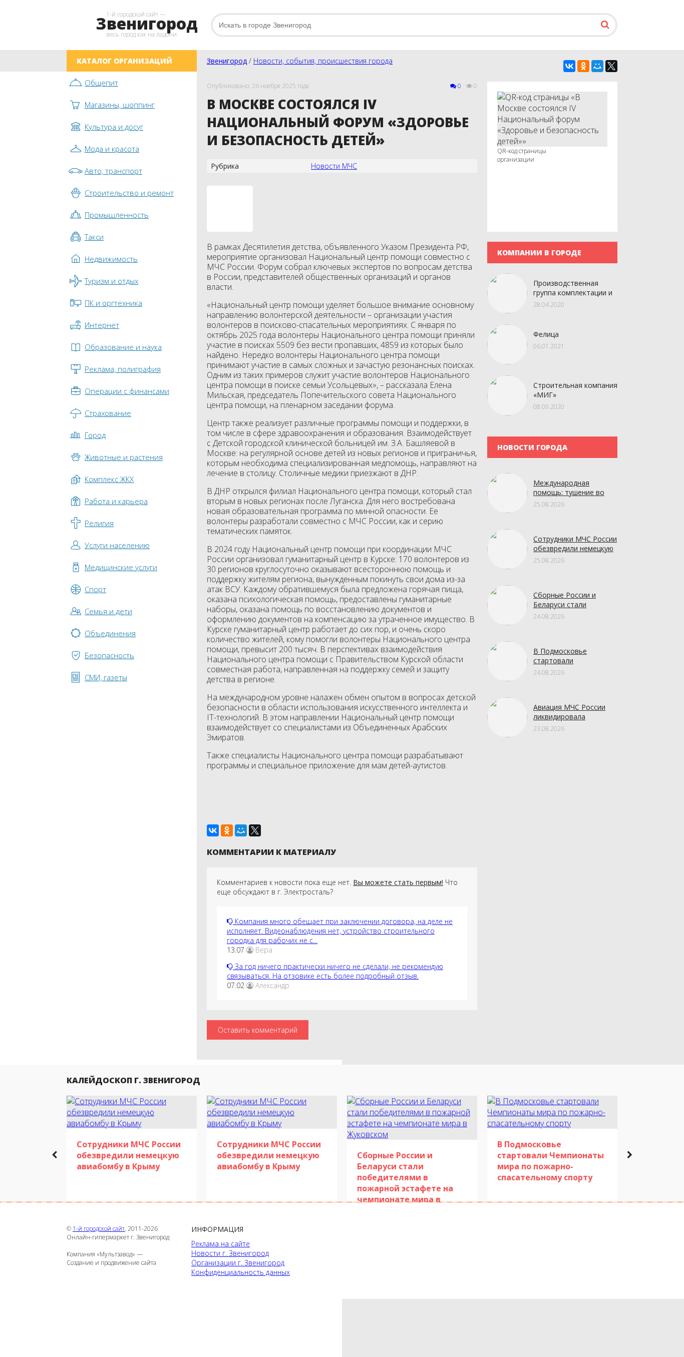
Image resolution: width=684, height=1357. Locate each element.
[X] (611, 66)
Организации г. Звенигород (237, 1262)
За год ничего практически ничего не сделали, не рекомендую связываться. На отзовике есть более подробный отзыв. (335, 971)
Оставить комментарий (257, 1030)
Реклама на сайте (220, 1243)
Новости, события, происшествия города (323, 61)
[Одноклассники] (583, 66)
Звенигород (227, 61)
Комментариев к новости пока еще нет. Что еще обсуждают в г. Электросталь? (337, 886)
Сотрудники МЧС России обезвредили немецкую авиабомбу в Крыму (575, 548)
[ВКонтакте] (569, 66)
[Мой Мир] (597, 66)
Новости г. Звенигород (230, 1253)
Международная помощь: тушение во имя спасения (568, 492)
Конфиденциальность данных (240, 1272)
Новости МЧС (334, 166)
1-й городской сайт (99, 1228)
